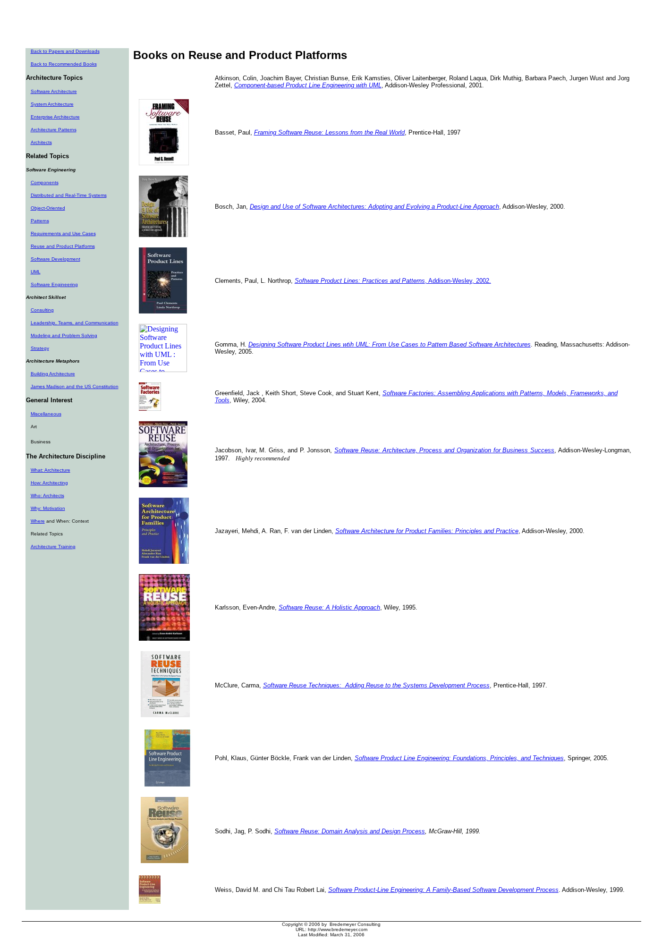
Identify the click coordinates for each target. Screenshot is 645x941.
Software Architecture (54, 91)
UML (36, 271)
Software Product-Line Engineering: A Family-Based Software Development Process (443, 889)
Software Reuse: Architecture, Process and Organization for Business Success (444, 450)
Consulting (42, 310)
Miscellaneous (46, 413)
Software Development (55, 259)
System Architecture (52, 104)
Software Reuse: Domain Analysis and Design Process (349, 831)
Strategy (40, 348)
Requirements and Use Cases (63, 233)
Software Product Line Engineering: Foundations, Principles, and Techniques (459, 758)
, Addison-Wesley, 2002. (393, 280)
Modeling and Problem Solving (64, 335)
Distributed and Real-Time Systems (69, 195)
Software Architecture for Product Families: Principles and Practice (426, 530)
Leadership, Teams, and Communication (75, 322)
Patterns (40, 220)
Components (45, 182)
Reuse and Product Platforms (63, 246)
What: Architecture (50, 470)
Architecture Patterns (53, 129)
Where (38, 521)
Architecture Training (53, 546)
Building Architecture (53, 373)
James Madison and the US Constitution (75, 386)
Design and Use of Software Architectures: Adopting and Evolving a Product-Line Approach (374, 206)
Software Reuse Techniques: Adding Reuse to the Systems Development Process (376, 685)
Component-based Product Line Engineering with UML (308, 85)
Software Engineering (54, 284)
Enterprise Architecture (55, 116)
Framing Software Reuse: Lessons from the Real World (329, 132)
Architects (41, 142)
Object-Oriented (48, 208)
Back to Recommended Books (64, 64)
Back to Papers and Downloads (65, 51)
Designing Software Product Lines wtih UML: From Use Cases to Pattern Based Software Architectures (389, 344)
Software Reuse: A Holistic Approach (329, 607)
